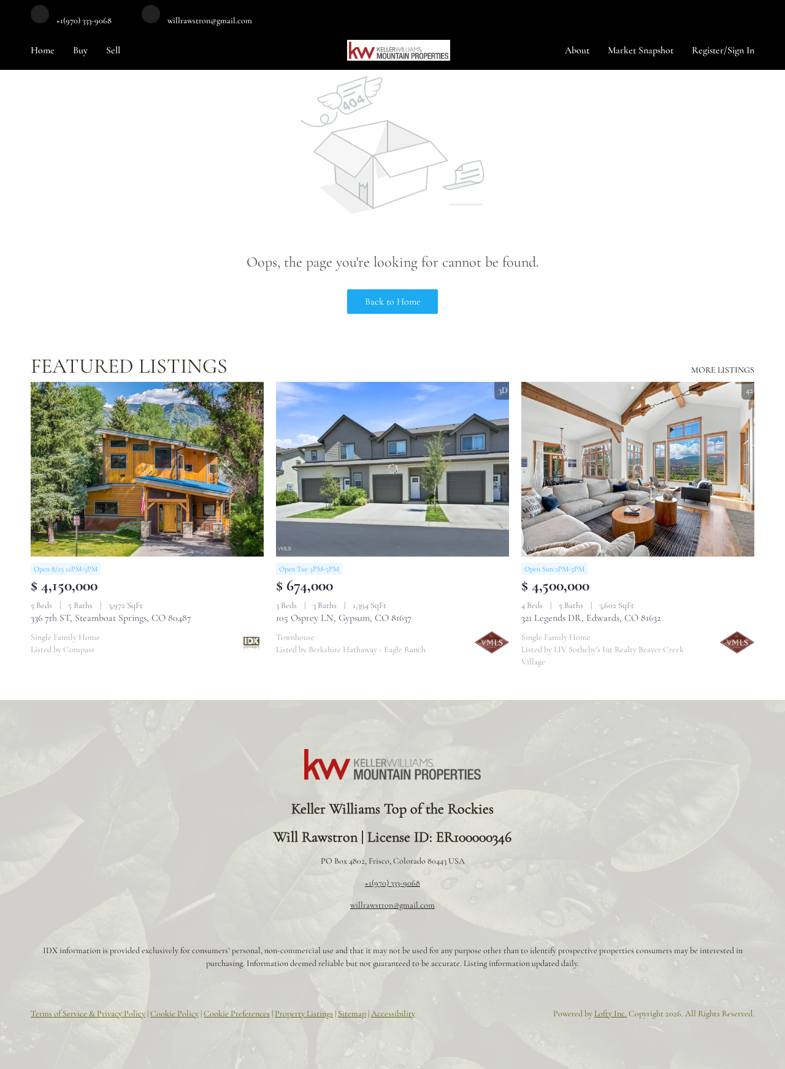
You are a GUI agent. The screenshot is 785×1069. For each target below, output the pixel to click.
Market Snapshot (640, 50)
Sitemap (352, 1013)
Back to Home (393, 301)
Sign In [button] (740, 50)
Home (43, 50)
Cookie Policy (174, 1013)
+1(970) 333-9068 (392, 883)
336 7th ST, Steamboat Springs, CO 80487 (111, 618)
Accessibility (393, 1013)
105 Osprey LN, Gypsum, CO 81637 (344, 618)
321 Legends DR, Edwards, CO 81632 (591, 618)
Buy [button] (80, 50)
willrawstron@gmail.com (392, 905)
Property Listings (304, 1013)
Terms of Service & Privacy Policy (88, 1013)
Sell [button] (113, 50)
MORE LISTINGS (722, 370)
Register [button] (708, 50)
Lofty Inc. (610, 1013)
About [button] (577, 50)
